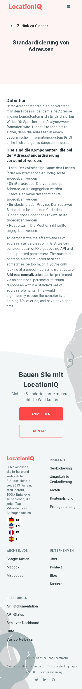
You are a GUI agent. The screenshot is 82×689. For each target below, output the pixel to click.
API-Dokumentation (22, 606)
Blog (53, 575)
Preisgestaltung (62, 507)
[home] (24, 7)
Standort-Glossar (20, 639)
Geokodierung (61, 468)
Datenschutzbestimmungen (24, 666)
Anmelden (41, 414)
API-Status (15, 614)
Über (53, 559)
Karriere (56, 584)
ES (18, 539)
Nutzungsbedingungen (62, 666)
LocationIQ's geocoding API (43, 249)
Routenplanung (61, 498)
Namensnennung (51, 672)
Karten (55, 490)
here (50, 259)
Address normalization (25, 275)
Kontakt (41, 431)
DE (18, 520)
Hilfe (10, 631)
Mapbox (13, 567)
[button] (68, 6)
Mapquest (15, 575)
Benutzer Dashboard (23, 623)
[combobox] (14, 520)
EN (18, 525)
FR (18, 532)
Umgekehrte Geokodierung (61, 479)
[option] (14, 526)
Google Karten (18, 559)
